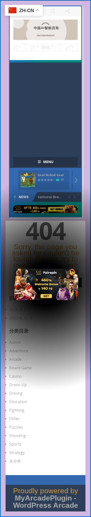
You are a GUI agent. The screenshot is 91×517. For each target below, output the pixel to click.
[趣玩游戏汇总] (45, 29)
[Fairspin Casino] (46, 284)
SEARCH (53, 11)
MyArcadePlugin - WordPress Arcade (45, 501)
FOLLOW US (68, 11)
